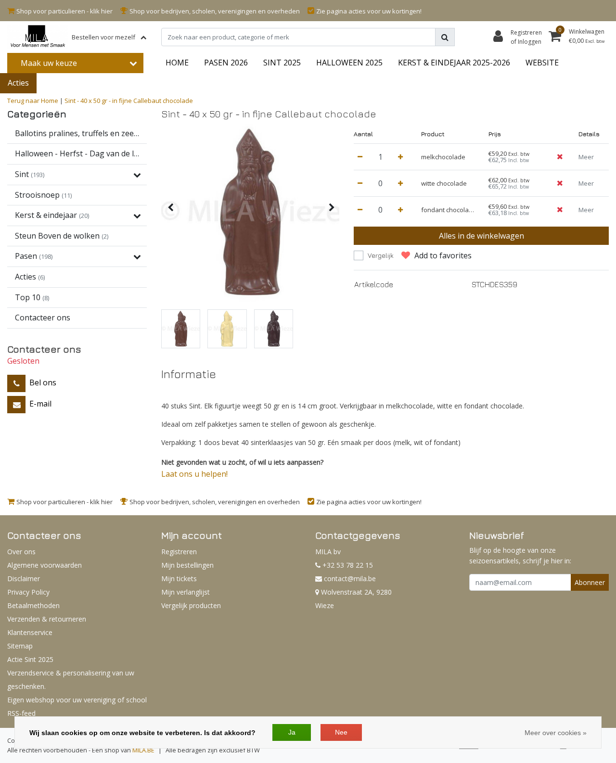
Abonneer (590, 582)
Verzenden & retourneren (46, 618)
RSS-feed (21, 713)
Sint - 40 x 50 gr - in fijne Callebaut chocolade (128, 100)
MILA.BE (143, 750)
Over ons (21, 551)
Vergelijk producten (191, 605)
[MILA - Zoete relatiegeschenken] (37, 37)
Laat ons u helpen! (194, 474)
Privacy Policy (28, 592)
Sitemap (20, 645)
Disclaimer (23, 578)
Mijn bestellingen (187, 565)
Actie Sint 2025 (30, 659)
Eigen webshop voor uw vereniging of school (77, 699)
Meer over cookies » (556, 733)
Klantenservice (29, 632)
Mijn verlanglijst (185, 592)
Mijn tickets (179, 578)
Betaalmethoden (33, 605)
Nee (341, 732)
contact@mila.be (350, 578)
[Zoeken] (445, 37)
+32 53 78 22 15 (347, 565)
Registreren (179, 551)
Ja (291, 732)
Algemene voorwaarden (44, 565)
